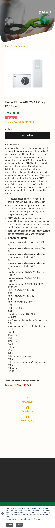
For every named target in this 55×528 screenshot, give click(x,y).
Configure (38, 519)
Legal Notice (25, 519)
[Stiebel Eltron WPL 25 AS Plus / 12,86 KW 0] (27, 73)
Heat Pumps (19, 46)
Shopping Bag (27, 420)
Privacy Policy (11, 519)
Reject (19, 525)
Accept (9, 525)
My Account (27, 401)
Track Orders (27, 411)
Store (7, 46)
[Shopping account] (50, 12)
